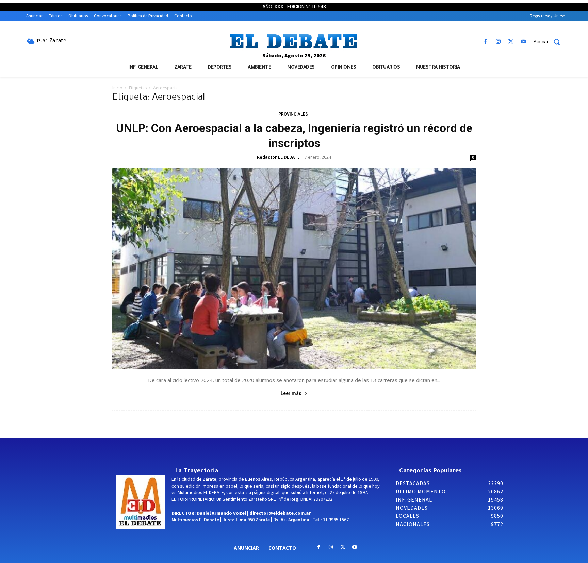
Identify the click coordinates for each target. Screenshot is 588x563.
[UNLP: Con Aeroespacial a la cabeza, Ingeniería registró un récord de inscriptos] (294, 268)
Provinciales (293, 114)
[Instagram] (498, 42)
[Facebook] (485, 42)
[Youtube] (523, 42)
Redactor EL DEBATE (278, 157)
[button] (549, 42)
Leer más (291, 393)
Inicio (117, 88)
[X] (511, 42)
